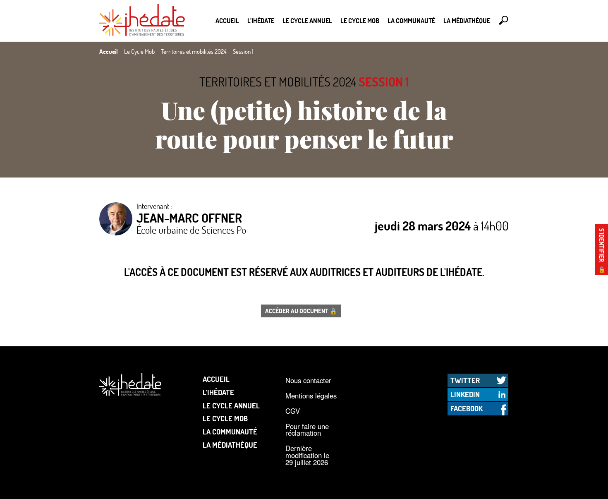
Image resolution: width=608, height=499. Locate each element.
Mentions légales (311, 396)
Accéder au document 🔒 (301, 311)
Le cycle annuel (307, 20)
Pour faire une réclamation (307, 429)
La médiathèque (466, 20)
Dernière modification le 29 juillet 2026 (307, 455)
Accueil (227, 20)
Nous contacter (308, 380)
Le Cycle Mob (359, 20)
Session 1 (384, 82)
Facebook (466, 408)
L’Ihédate (260, 20)
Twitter (465, 380)
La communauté (411, 20)
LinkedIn (465, 394)
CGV (292, 411)
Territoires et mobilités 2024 (277, 82)
